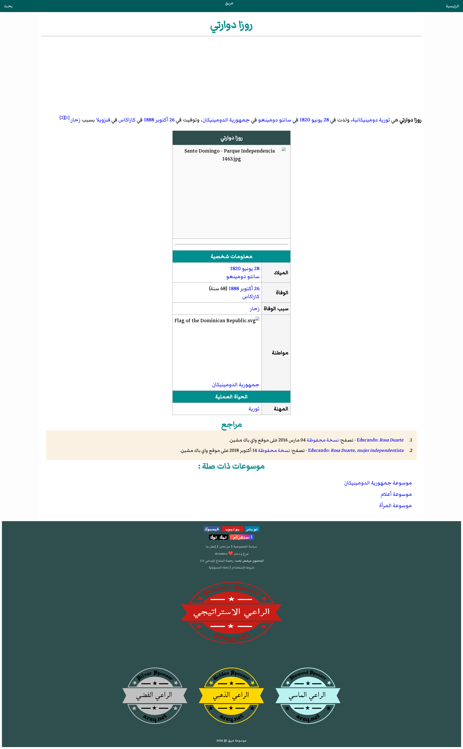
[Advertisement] (231, 73)
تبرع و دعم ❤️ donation (231, 553)
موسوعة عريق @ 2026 (231, 740)
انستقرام (242, 537)
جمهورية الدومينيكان (226, 120)
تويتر (252, 528)
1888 (149, 120)
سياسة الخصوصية (245, 546)
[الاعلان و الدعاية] (231, 613)
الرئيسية (452, 6)
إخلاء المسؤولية (218, 567)
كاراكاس (127, 120)
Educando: (380, 440)
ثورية (384, 120)
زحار (75, 120)
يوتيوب (232, 528)
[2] (62, 117)
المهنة (281, 409)
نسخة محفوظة (323, 440)
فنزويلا (103, 120)
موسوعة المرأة (395, 506)
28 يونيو (320, 120)
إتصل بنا (211, 546)
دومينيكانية (365, 120)
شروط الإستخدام (243, 567)
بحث (8, 6)
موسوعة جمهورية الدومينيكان (378, 483)
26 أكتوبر (165, 120)
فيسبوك (212, 528)
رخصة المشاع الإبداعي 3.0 (216, 560)
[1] (67, 117)
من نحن (224, 546)
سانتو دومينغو (274, 120)
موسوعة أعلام (396, 494)
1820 (305, 120)
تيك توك (218, 537)
